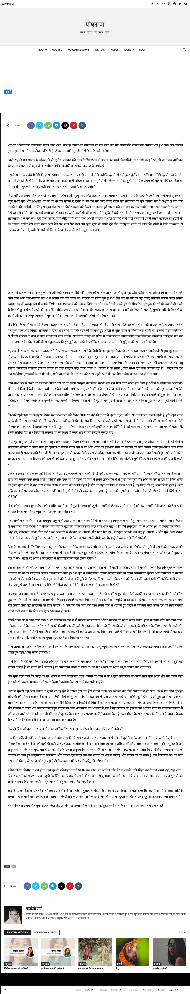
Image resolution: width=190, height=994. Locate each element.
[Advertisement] (95, 83)
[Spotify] (174, 4)
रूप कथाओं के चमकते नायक (91, 969)
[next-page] (184, 933)
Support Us (8, 4)
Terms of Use (132, 990)
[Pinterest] (169, 4)
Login (142, 50)
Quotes (57, 50)
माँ (67, 791)
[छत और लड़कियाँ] (169, 952)
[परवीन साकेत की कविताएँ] (58, 952)
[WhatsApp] (48, 125)
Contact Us (89, 990)
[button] (184, 50)
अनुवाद (8, 964)
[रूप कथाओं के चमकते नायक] (95, 952)
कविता (82, 964)
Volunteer (160, 990)
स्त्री (14, 866)
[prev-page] (180, 933)
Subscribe (103, 990)
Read (41, 50)
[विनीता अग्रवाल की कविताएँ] (21, 952)
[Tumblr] (82, 125)
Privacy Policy (117, 990)
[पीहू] (132, 952)
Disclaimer (147, 990)
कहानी (8, 92)
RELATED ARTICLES (17, 932)
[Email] (65, 125)
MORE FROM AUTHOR (45, 932)
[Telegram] (56, 125)
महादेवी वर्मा (12, 108)
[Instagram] (158, 4)
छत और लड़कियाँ (160, 969)
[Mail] (163, 4)
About (78, 990)
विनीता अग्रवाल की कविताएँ (16, 969)
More (127, 50)
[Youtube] (186, 4)
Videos (114, 50)
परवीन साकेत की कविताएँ (52, 969)
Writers (100, 50)
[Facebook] (152, 4)
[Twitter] (180, 4)
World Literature (78, 50)
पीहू (117, 969)
